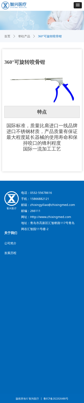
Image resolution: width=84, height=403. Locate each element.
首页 (7, 36)
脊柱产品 (24, 36)
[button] (78, 5)
